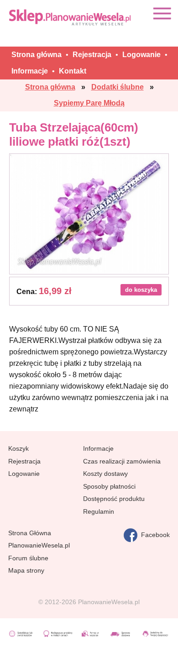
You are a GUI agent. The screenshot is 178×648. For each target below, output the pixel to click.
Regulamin (98, 511)
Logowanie (24, 473)
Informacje (98, 448)
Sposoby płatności (109, 486)
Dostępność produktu (114, 498)
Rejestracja (24, 461)
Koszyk (18, 448)
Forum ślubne (28, 558)
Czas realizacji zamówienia (122, 461)
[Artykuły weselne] (70, 17)
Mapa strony (26, 570)
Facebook (153, 534)
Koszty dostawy (105, 473)
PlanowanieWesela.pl (39, 545)
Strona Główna (29, 533)
